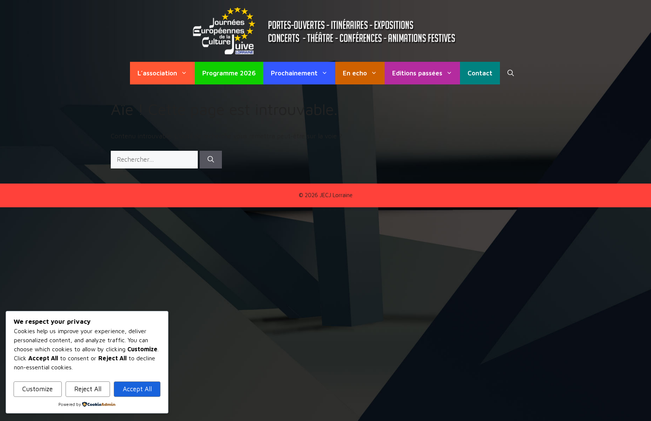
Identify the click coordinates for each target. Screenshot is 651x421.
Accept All (137, 389)
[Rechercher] (211, 160)
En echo (355, 73)
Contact (480, 73)
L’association (157, 73)
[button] (510, 73)
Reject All (87, 389)
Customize (37, 389)
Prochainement (294, 73)
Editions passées (417, 73)
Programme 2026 (229, 73)
